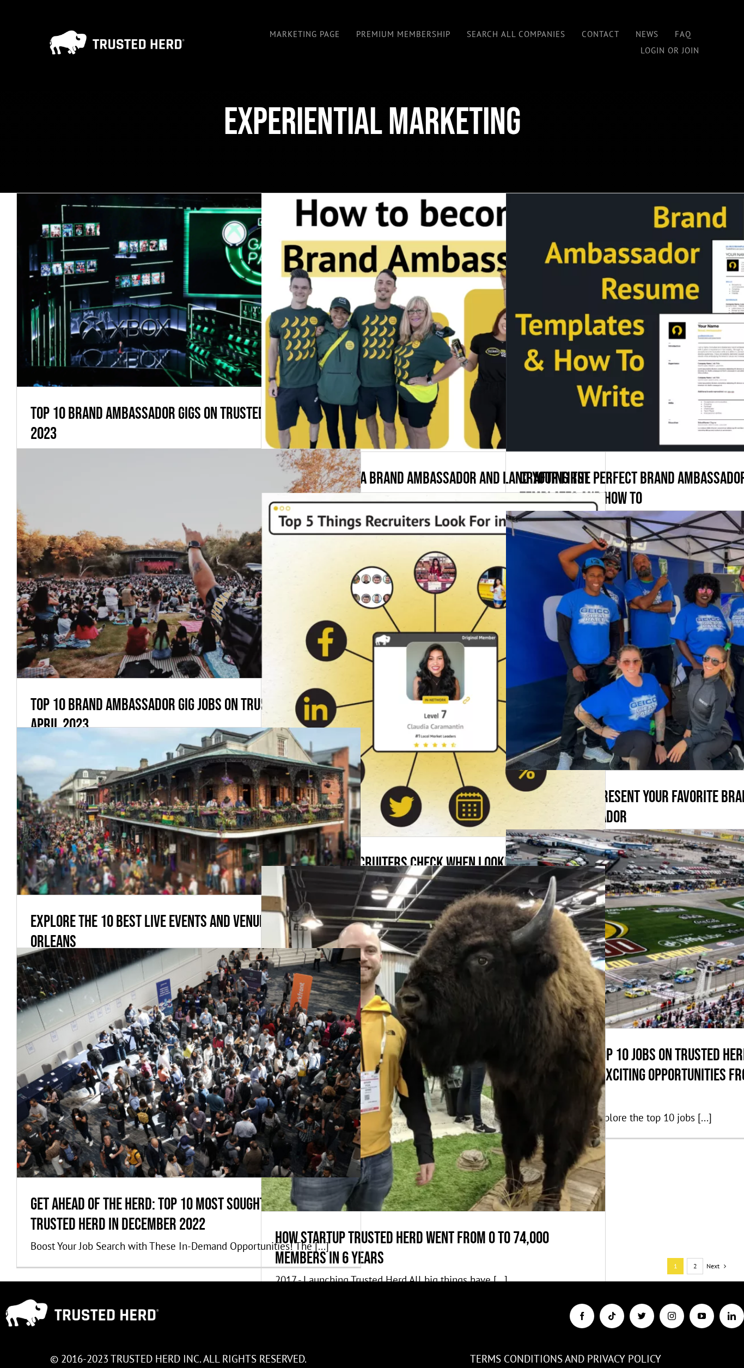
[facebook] (582, 1316)
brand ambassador (122, 321)
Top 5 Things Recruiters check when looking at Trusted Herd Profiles (433, 636)
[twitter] (642, 1316)
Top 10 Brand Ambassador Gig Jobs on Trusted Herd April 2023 (188, 535)
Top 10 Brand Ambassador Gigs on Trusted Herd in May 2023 (188, 261)
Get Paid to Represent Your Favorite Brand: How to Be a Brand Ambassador (678, 612)
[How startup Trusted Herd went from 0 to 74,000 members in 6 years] (433, 1038)
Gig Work (239, 321)
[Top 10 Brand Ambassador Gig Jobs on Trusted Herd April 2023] (189, 563)
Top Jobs (240, 1094)
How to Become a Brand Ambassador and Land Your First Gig (433, 294)
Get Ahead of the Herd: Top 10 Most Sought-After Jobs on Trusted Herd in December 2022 (188, 1034)
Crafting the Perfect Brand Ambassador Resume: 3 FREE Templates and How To (678, 294)
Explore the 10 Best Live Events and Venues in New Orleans (188, 783)
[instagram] (672, 1316)
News (484, 1069)
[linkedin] (731, 1316)
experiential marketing (187, 321)
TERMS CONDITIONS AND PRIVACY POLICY (565, 1358)
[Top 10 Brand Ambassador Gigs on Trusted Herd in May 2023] (189, 289)
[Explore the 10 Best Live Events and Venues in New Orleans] (189, 811)
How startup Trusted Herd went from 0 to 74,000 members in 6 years (433, 1010)
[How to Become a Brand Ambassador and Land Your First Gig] (433, 322)
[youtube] (702, 1316)
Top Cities (254, 842)
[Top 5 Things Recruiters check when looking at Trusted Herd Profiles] (433, 664)
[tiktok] (612, 1316)
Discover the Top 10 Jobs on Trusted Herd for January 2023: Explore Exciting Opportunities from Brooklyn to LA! (678, 890)
